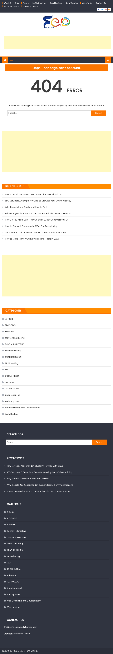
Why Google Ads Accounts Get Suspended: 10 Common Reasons (38, 213)
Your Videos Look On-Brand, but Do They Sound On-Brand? (35, 232)
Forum (26, 3)
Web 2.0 (7, 3)
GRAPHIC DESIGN (13, 356)
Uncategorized (12, 395)
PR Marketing (11, 363)
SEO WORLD (32, 651)
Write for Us (87, 3)
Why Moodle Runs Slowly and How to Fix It (26, 207)
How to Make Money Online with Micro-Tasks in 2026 (32, 238)
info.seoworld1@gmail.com (23, 627)
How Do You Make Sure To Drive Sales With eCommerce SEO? (36, 219)
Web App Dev (12, 401)
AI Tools (9, 318)
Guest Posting (56, 3)
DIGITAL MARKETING (14, 344)
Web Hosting (11, 414)
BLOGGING (10, 325)
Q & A (17, 3)
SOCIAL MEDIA (12, 375)
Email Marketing (13, 350)
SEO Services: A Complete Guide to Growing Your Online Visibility (38, 200)
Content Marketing (15, 337)
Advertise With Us (11, 6)
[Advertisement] (57, 42)
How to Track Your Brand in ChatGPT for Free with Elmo (33, 194)
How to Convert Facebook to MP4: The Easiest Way (31, 226)
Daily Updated (72, 3)
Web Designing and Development (22, 407)
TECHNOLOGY (12, 388)
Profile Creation (39, 3)
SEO (7, 369)
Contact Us (101, 3)
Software (9, 382)
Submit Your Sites (31, 6)
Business (9, 331)
